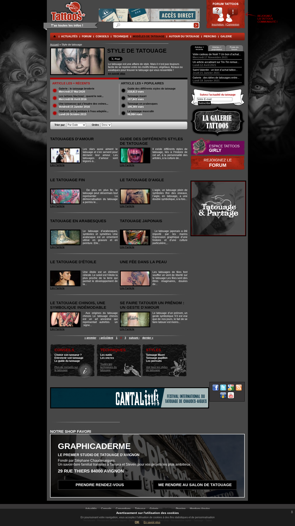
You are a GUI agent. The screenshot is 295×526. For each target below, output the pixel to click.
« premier (90, 337)
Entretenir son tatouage (68, 357)
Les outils (106, 354)
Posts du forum (234, 48)
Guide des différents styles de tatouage (151, 88)
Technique (120, 36)
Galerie (226, 36)
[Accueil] (68, 11)
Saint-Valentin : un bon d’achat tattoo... (215, 69)
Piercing (210, 36)
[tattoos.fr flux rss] (238, 387)
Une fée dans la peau (143, 262)
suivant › (134, 337)
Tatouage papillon (156, 357)
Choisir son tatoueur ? (68, 354)
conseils (102, 36)
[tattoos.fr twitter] (223, 387)
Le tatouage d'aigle (142, 180)
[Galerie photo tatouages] (217, 121)
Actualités (69, 36)
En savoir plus (152, 522)
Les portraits (154, 360)
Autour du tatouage (184, 36)
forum (86, 36)
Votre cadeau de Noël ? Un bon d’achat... (217, 54)
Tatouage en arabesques (142, 103)
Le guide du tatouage (67, 360)
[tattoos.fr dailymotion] (223, 395)
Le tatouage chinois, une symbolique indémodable (78, 305)
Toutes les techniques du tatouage (108, 367)
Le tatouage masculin (140, 111)
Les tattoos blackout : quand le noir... (81, 96)
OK (137, 522)
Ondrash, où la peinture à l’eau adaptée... (83, 111)
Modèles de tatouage (149, 36)
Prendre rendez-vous (100, 485)
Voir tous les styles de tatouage (157, 369)
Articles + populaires (217, 48)
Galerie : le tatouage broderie (76, 88)
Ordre (96, 124)
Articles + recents (199, 48)
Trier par (59, 124)
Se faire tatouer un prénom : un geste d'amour (152, 305)
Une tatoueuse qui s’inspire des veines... (83, 103)
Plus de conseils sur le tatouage (66, 369)
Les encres (107, 357)
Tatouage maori (136, 96)
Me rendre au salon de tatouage (195, 485)
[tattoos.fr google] (231, 387)
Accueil (54, 44)
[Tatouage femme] (217, 146)
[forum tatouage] (225, 14)
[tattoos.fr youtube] (231, 395)
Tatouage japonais (141, 221)
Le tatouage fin (67, 180)
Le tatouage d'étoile (73, 262)
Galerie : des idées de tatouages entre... (216, 77)
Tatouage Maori (155, 354)
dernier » (147, 337)
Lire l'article (57, 165)
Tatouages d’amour (72, 139)
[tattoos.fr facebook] (215, 387)
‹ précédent (106, 337)
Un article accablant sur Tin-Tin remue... (216, 62)
